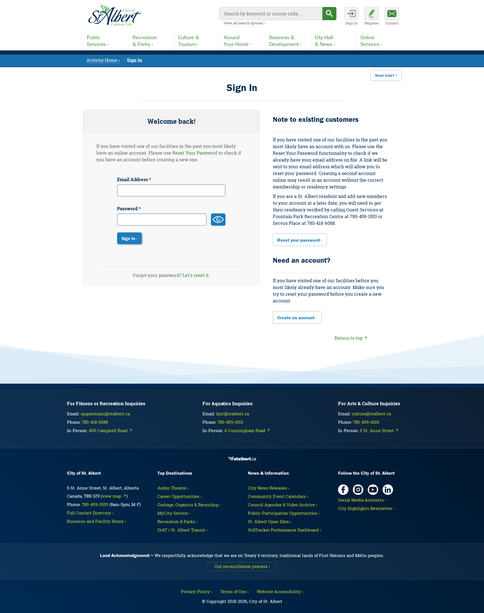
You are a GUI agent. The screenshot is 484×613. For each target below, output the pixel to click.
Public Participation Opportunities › (284, 513)
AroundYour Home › (237, 40)
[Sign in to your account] (351, 17)
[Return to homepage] (115, 15)
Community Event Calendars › (278, 496)
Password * (129, 208)
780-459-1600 (366, 422)
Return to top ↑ (351, 338)
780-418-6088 (95, 422)
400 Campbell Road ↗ (110, 430)
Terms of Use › (234, 591)
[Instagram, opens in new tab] (358, 489)
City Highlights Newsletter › (366, 508)
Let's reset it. (196, 275)
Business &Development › (285, 40)
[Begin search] (329, 13)
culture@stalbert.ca (371, 413)
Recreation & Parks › (177, 521)
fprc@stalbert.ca (232, 413)
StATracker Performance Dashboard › (284, 530)
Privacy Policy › (196, 591)
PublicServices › (97, 40)
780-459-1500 (95, 504)
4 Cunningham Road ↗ (247, 430)
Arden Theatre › (173, 488)
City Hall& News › (325, 40)
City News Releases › (268, 488)
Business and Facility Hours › (96, 521)
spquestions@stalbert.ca (105, 413)
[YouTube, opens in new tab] (373, 489)
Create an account (296, 317)
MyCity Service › (173, 513)
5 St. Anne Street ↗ (379, 430)
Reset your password (298, 240)
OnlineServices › (371, 40)
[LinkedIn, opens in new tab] (388, 489)
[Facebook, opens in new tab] (343, 489)
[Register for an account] (371, 17)
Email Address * (134, 179)
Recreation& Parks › (144, 40)
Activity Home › (103, 60)
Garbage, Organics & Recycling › (188, 504)
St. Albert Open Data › (269, 521)
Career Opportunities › (179, 496)
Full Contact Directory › (90, 513)
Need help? (384, 75)
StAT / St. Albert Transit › (182, 530)
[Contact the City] (391, 17)
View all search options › (244, 22)
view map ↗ (114, 496)
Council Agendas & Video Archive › (282, 504)
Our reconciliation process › (242, 566)
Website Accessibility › (280, 591)
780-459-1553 (230, 422)
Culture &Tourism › (188, 40)
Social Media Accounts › (362, 500)
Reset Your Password (194, 153)
